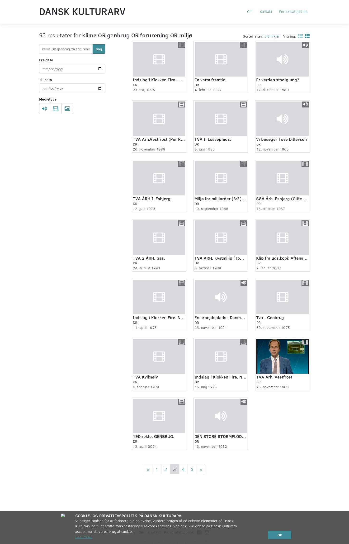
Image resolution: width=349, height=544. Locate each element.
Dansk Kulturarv (82, 11)
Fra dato (46, 60)
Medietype (48, 99)
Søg (99, 49)
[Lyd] (44, 108)
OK (280, 535)
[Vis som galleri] (306, 35)
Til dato (45, 79)
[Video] (55, 108)
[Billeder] (67, 108)
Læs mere (83, 536)
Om (250, 11)
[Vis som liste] (299, 35)
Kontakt (266, 11)
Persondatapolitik (293, 11)
